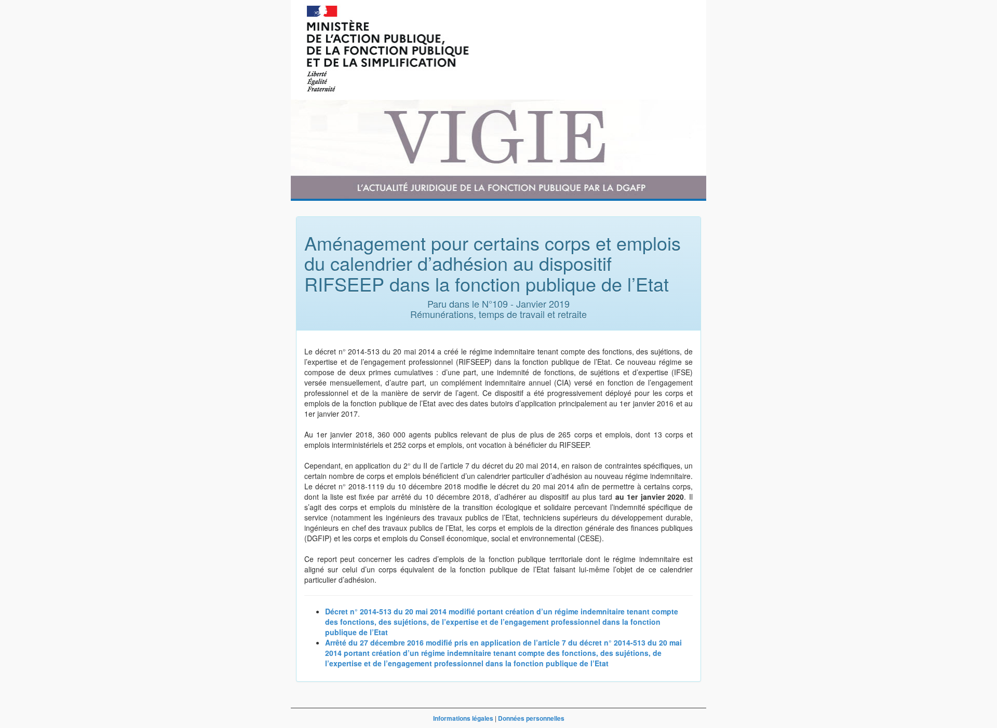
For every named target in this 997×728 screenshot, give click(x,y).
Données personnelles (531, 718)
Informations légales (463, 718)
